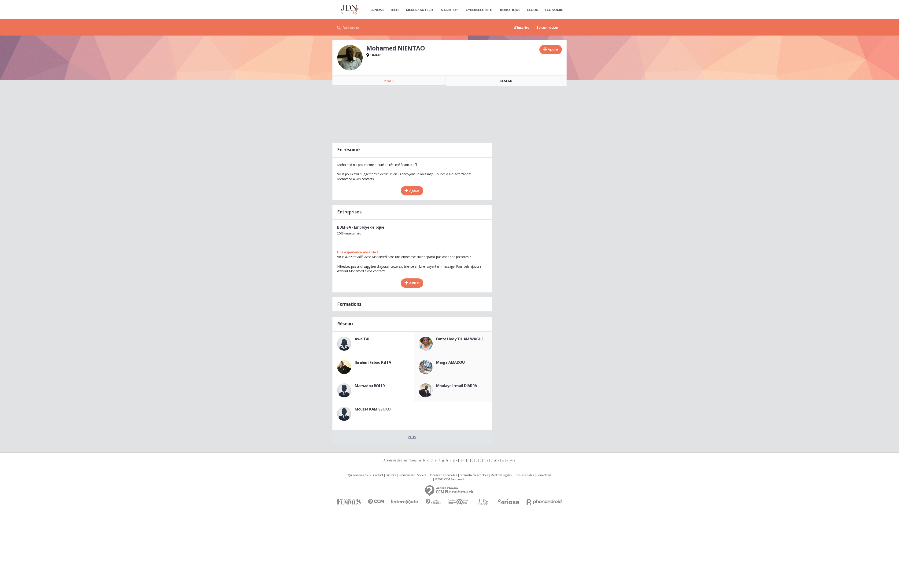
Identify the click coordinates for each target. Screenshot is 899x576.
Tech (394, 9)
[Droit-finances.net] (433, 502)
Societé (421, 475)
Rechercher (351, 27)
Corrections (543, 475)
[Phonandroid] (544, 502)
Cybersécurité (479, 9)
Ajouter (553, 49)
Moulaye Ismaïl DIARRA (456, 385)
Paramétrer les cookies (474, 475)
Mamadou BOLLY (370, 385)
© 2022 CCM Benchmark (450, 479)
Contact (378, 475)
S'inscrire (521, 27)
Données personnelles (443, 475)
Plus (412, 437)
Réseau (506, 81)
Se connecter (547, 27)
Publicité (391, 475)
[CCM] (376, 502)
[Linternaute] (404, 502)
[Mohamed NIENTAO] (350, 58)
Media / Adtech (419, 9)
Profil (389, 81)
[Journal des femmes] (349, 502)
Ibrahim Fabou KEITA (373, 362)
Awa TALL (363, 339)
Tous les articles (524, 475)
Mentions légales (501, 475)
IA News (377, 9)
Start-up (449, 9)
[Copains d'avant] (458, 502)
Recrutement (406, 475)
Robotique (510, 9)
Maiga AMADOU (450, 362)
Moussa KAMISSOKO (373, 409)
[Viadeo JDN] (483, 502)
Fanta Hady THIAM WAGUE (459, 339)
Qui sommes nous (359, 475)
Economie (554, 9)
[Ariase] (508, 501)
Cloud (532, 9)
